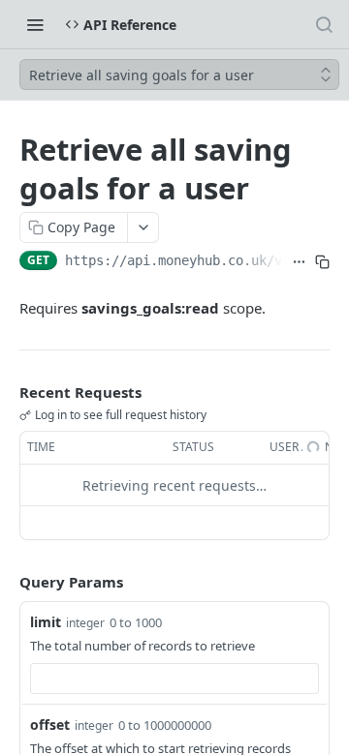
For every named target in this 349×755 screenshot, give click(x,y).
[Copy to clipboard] (322, 262)
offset (50, 724)
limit (45, 622)
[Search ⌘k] (323, 24)
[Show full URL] (298, 262)
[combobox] (174, 678)
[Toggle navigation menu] (34, 24)
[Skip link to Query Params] (6, 583)
